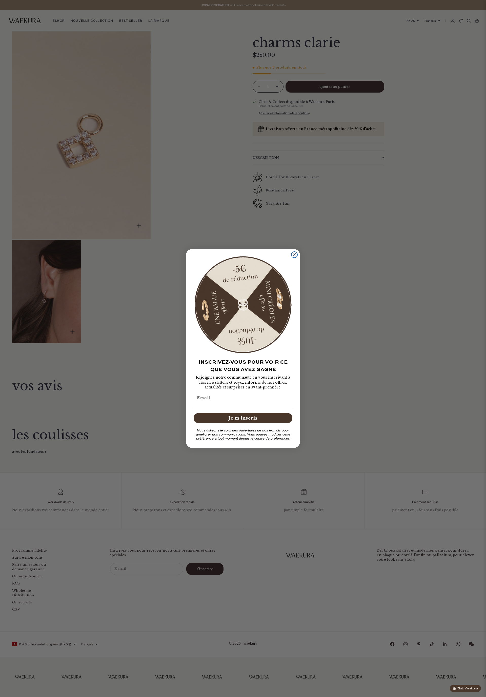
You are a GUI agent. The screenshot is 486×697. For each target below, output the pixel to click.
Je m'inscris (243, 418)
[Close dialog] (294, 255)
